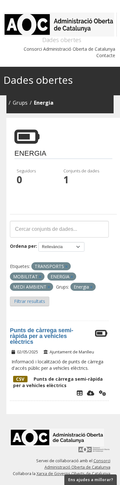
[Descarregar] (90, 392)
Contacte (105, 55)
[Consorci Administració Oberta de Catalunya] (94, 452)
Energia (43, 102)
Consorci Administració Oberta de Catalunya (69, 49)
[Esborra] (66, 266)
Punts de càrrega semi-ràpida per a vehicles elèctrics (41, 336)
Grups (20, 102)
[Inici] (60, 25)
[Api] (102, 392)
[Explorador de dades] (80, 392)
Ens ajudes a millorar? (90, 479)
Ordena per (23, 246)
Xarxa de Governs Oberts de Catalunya (73, 473)
